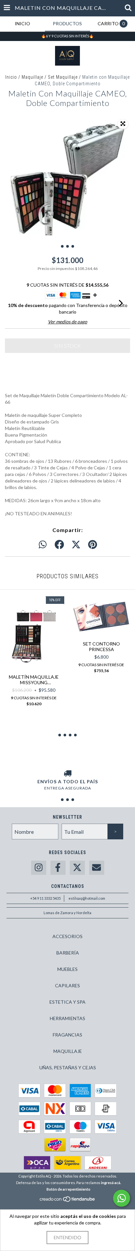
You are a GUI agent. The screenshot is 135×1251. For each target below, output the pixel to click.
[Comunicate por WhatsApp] (121, 1198)
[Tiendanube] (67, 1201)
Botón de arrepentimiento (68, 1189)
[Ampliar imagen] (122, 124)
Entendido (67, 1237)
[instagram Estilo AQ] (38, 868)
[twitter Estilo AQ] (77, 868)
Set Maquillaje (63, 77)
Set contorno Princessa (101, 646)
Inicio (11, 77)
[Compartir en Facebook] (59, 545)
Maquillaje (32, 77)
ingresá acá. (111, 1182)
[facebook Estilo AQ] (58, 868)
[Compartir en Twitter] (76, 545)
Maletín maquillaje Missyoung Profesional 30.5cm (34, 679)
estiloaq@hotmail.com (86, 898)
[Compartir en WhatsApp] (42, 545)
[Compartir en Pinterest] (92, 545)
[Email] (96, 868)
